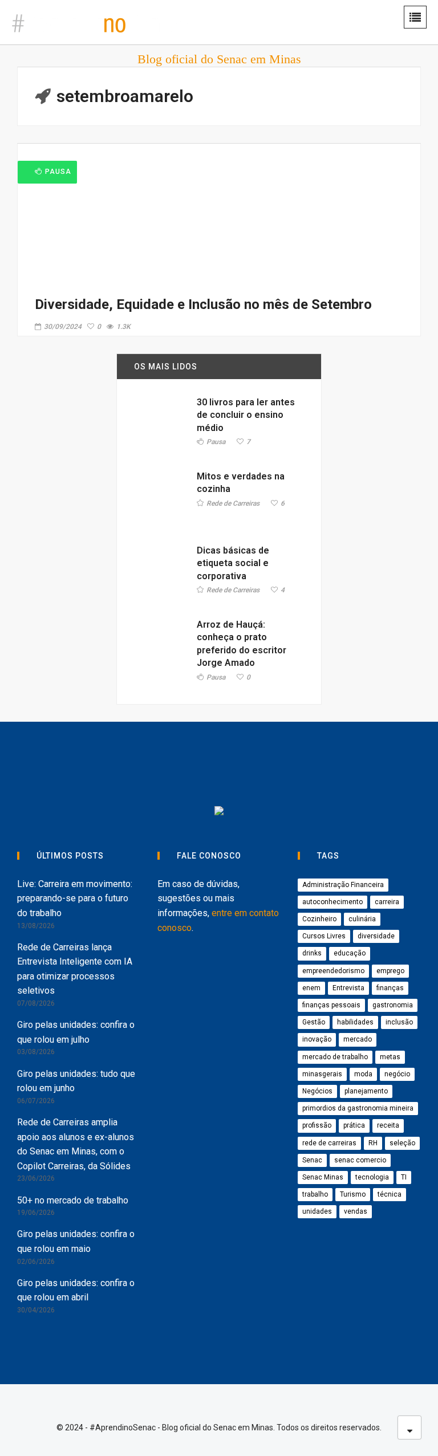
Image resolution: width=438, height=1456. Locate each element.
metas (390, 1057)
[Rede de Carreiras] (358, 766)
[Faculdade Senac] (176, 766)
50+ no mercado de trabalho (72, 1200)
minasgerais (322, 1074)
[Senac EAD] (261, 766)
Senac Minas (322, 1177)
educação (350, 953)
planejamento (366, 1091)
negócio (397, 1074)
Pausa (58, 172)
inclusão (399, 1022)
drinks (312, 953)
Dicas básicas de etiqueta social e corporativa (233, 563)
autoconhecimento (332, 902)
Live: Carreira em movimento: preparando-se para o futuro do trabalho (74, 898)
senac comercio (360, 1160)
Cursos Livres (324, 936)
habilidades (355, 1022)
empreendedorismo (333, 971)
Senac (312, 1160)
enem (311, 988)
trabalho (315, 1194)
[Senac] (91, 766)
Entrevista (348, 988)
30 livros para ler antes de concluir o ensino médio (246, 415)
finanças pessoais (331, 1005)
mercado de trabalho (335, 1057)
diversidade (376, 936)
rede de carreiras (329, 1143)
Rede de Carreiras (232, 503)
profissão (316, 1125)
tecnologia (372, 1177)
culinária (362, 919)
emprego (390, 971)
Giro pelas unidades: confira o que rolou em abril (76, 1290)
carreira (387, 902)
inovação (316, 1039)
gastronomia (392, 1005)
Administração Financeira (343, 885)
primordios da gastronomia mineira (357, 1108)
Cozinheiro (319, 919)
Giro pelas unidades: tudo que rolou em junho (76, 1081)
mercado (357, 1039)
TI (404, 1177)
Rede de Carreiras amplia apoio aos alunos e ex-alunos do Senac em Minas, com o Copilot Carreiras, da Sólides (75, 1144)
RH (373, 1143)
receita (388, 1125)
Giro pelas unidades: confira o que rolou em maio (76, 1241)
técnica (390, 1194)
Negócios (317, 1091)
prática (354, 1125)
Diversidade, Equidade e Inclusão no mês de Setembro (203, 304)
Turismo (353, 1194)
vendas (355, 1211)
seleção (402, 1143)
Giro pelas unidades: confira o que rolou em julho (76, 1032)
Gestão (313, 1022)
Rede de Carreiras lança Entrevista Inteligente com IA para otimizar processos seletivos (74, 969)
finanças (390, 988)
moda (363, 1074)
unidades (317, 1211)
